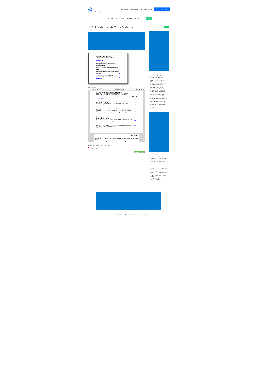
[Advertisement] (117, 41)
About (139, 214)
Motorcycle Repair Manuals (161, 9)
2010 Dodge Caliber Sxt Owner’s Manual (157, 94)
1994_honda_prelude (95, 148)
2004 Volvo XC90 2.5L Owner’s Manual (157, 102)
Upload (126, 9)
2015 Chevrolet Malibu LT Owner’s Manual (158, 88)
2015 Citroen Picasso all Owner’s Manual (158, 100)
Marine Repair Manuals (146, 9)
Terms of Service (130, 214)
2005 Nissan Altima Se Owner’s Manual (157, 90)
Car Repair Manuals (133, 9)
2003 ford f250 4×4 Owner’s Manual (157, 77)
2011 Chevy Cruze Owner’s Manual (156, 93)
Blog (122, 9)
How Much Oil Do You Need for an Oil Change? (159, 167)
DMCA (136, 214)
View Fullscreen (92, 87)
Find (148, 18)
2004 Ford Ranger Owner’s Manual (156, 84)
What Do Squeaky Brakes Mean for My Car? (158, 171)
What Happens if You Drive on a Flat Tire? (158, 181)
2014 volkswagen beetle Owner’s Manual (158, 83)
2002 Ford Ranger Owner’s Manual (156, 86)
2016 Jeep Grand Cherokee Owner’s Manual (158, 80)
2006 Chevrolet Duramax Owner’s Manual (158, 101)
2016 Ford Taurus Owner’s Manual (156, 87)
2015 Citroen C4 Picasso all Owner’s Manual (158, 98)
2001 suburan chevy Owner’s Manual (157, 79)
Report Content (139, 152)
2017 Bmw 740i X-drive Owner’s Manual (157, 81)
